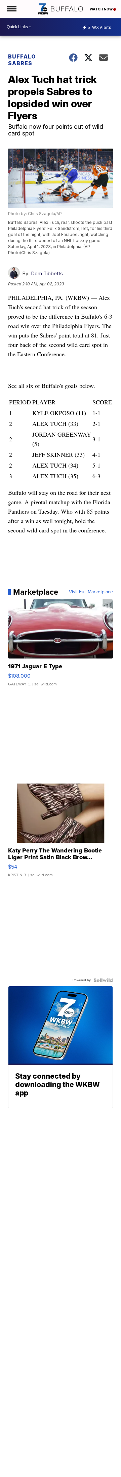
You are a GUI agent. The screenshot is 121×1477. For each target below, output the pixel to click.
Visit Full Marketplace (91, 592)
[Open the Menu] (11, 9)
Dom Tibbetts (47, 273)
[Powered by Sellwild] (103, 980)
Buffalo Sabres (22, 60)
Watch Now (101, 9)
